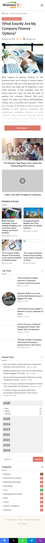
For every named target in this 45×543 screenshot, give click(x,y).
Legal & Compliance (11, 506)
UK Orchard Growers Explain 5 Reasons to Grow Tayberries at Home (30, 311)
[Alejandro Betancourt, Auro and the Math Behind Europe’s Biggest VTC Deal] (9, 299)
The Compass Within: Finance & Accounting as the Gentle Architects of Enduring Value (11, 256)
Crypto (6, 502)
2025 (6, 419)
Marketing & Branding (12, 482)
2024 (6, 424)
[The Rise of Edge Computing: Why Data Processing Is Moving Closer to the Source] (9, 345)
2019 (6, 450)
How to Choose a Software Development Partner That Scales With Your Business (29, 327)
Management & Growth (12, 494)
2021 (6, 440)
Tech (5, 490)
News (5, 498)
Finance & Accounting (18, 13)
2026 (6, 403)
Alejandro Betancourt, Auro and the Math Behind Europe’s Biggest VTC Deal (30, 296)
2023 (6, 429)
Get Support (22, 524)
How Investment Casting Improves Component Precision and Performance (29, 280)
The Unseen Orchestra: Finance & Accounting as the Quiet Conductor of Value (33, 256)
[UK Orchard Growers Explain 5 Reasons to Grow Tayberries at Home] (9, 314)
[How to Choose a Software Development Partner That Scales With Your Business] (9, 330)
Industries (7, 510)
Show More (22, 128)
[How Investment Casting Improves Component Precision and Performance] (9, 283)
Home (5, 13)
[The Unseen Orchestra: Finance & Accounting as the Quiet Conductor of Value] (33, 245)
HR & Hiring (7, 486)
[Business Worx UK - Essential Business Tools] (12, 5)
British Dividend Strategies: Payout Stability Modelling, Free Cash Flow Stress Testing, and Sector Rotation (11, 227)
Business (6, 474)
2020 (6, 445)
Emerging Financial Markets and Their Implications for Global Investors (33, 224)
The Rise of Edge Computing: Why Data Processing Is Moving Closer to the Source (30, 342)
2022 (6, 434)
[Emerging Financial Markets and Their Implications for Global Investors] (33, 213)
